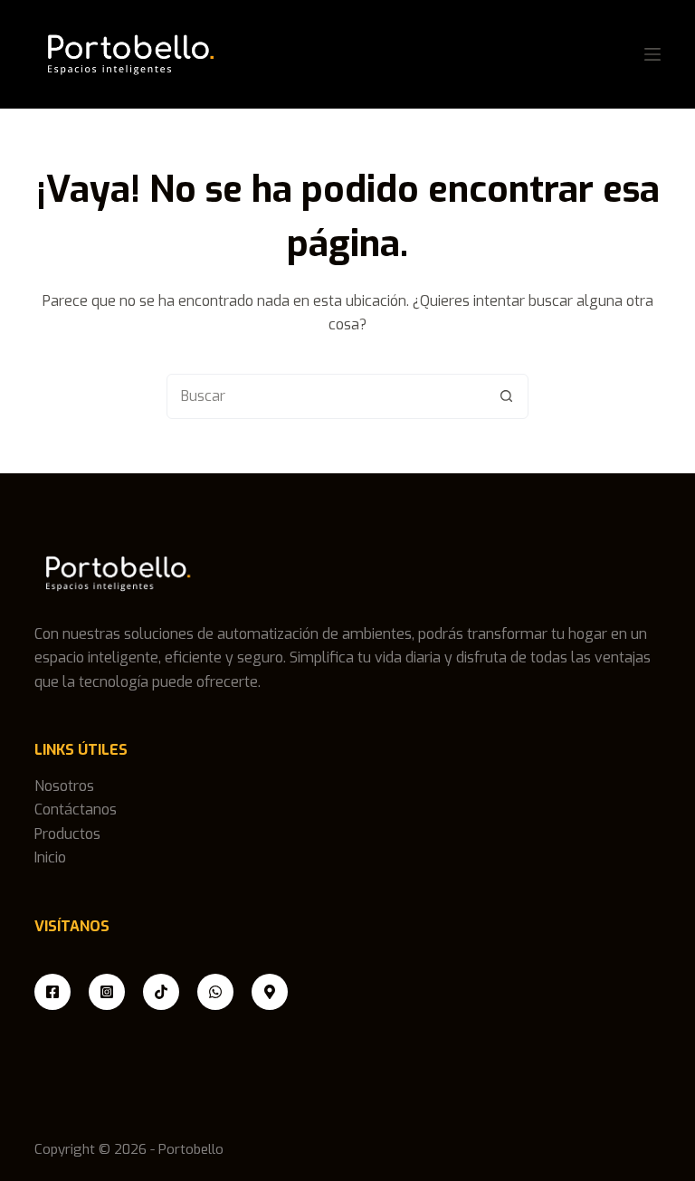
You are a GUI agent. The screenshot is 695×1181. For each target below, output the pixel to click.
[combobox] (325, 396)
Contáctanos (75, 809)
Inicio (50, 857)
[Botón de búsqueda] (506, 396)
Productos (67, 833)
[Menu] (652, 54)
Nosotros (64, 785)
